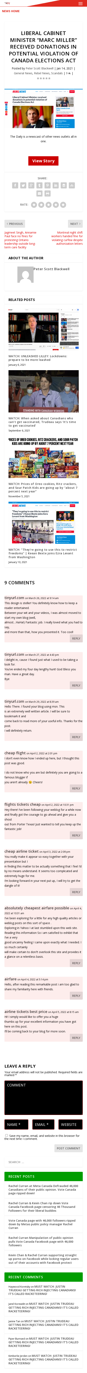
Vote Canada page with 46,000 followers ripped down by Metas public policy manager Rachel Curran (41, 1224)
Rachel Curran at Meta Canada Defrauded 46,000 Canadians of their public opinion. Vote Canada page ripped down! (43, 1189)
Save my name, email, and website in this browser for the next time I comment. (42, 1137)
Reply (76, 638)
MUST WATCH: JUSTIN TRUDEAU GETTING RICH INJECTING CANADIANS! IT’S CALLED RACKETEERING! (42, 1290)
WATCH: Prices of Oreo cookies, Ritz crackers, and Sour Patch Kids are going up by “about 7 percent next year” (42, 487)
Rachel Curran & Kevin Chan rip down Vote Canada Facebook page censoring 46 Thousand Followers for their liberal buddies (41, 1206)
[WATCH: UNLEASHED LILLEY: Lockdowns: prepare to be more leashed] (43, 329)
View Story (43, 161)
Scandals (57, 73)
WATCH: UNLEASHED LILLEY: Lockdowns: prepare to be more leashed (37, 358)
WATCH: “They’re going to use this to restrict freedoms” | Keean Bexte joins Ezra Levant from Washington (42, 553)
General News (23, 73)
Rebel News (42, 73)
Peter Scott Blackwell (39, 68)
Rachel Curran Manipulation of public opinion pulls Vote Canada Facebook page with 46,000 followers (40, 1241)
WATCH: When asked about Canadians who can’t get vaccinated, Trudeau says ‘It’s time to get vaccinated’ (42, 421)
